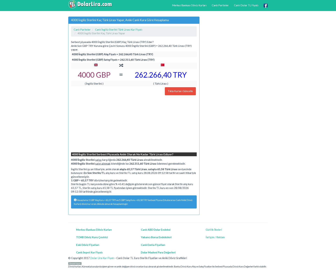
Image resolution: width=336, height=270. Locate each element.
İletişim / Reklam (215, 237)
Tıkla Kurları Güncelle (180, 91)
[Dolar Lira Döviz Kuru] (90, 4)
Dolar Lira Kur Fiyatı (102, 258)
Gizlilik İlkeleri (214, 229)
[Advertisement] (134, 124)
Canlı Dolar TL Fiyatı (246, 5)
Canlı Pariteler (220, 5)
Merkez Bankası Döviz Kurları (189, 5)
